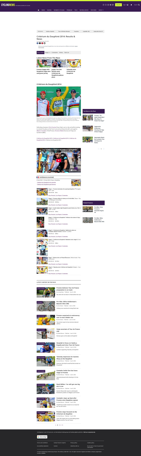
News (43, 10)
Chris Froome (52, 127)
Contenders (55, 52)
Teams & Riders (41, 288)
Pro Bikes (39, 302)
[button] (137, 5)
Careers (56, 446)
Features (93, 10)
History (61, 52)
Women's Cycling (59, 10)
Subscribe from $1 (98, 31)
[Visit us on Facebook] (103, 5)
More (100, 10)
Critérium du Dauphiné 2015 (44, 138)
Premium (69, 10)
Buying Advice (84, 10)
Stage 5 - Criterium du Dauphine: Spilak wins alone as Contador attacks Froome (62, 231)
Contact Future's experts (60, 442)
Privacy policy (73, 442)
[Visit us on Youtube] (110, 5)
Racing (49, 10)
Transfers (76, 31)
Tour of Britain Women (64, 31)
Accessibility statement (42, 446)
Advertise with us (74, 446)
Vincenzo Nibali (59, 131)
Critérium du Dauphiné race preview (46, 182)
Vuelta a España (50, 31)
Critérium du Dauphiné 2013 (61, 138)
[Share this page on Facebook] (37, 43)
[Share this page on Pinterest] (42, 43)
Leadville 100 (86, 31)
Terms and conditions (42, 442)
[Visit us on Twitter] (106, 5)
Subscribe (118, 4)
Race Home (40, 52)
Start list (66, 52)
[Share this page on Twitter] (40, 43)
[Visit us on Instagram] (108, 5)
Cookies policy (90, 442)
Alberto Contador (41, 131)
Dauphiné (50, 118)
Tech (75, 10)
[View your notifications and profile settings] (131, 4)
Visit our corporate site (89, 432)
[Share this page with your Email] (44, 43)
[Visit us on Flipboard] (113, 5)
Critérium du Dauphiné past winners (46, 184)
